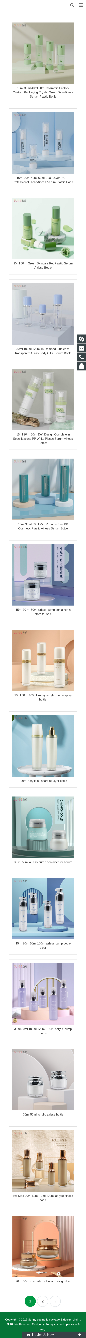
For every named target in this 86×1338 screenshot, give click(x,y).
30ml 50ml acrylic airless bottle (43, 1114)
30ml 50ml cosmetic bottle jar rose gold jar (43, 1281)
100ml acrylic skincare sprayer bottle (43, 780)
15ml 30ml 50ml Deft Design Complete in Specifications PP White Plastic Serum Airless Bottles (43, 439)
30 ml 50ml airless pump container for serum (43, 862)
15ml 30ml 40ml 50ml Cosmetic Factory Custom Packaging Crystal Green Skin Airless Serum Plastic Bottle (43, 92)
